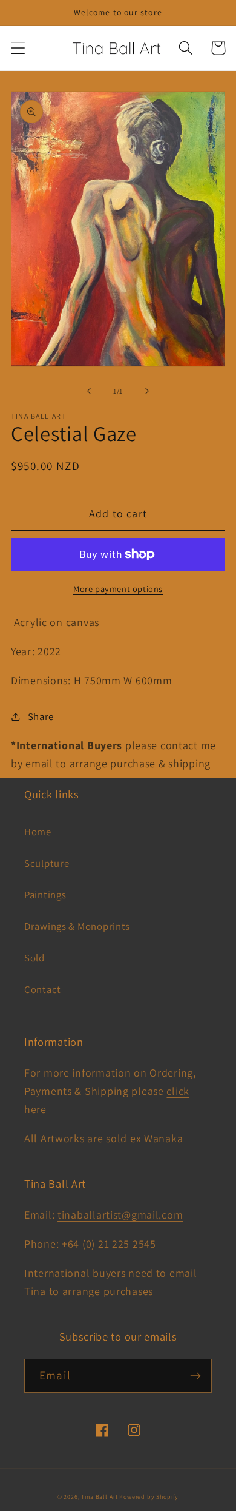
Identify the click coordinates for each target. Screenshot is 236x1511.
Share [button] (41, 716)
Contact (42, 989)
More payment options (118, 588)
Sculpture (46, 863)
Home (37, 831)
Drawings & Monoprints (77, 926)
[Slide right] (147, 391)
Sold (34, 957)
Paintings (45, 894)
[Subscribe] (195, 1376)
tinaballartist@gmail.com (120, 1215)
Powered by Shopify (149, 1497)
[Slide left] (89, 391)
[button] (18, 48)
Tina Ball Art (99, 1497)
